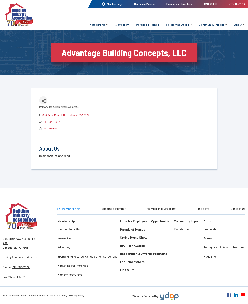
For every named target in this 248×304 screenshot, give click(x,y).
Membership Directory (179, 4)
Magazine (210, 256)
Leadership (211, 229)
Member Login (115, 4)
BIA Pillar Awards (132, 246)
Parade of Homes (147, 24)
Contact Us (210, 4)
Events (208, 238)
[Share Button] (43, 100)
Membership (97, 24)
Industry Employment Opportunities (145, 221)
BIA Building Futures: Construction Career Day (87, 256)
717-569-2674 (237, 4)
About (238, 24)
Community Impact (211, 24)
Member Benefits (68, 229)
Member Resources (69, 274)
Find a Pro (203, 208)
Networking (64, 238)
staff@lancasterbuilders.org (21, 257)
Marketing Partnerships (72, 265)
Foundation (181, 229)
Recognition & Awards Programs (143, 254)
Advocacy (122, 24)
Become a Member (144, 4)
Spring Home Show (133, 237)
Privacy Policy (76, 295)
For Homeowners (177, 24)
